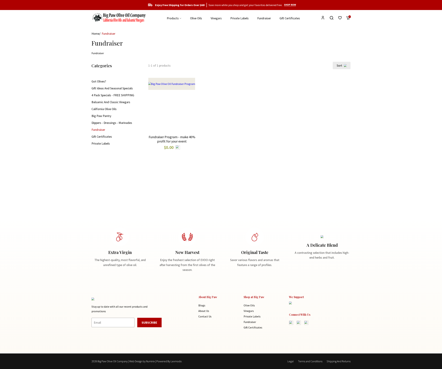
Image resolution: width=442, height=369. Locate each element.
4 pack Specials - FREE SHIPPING (113, 95)
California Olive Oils (104, 109)
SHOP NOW (290, 4)
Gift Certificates (290, 18)
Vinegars (216, 18)
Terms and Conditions (310, 361)
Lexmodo (176, 361)
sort (339, 65)
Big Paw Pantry (101, 116)
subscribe (149, 322)
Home (95, 34)
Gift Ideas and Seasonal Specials (112, 88)
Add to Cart (172, 101)
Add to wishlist (172, 114)
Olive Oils (196, 18)
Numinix (150, 361)
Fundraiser (264, 18)
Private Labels (239, 18)
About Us (203, 311)
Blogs (201, 305)
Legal (290, 361)
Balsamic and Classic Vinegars (111, 102)
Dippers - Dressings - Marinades (112, 123)
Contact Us (205, 316)
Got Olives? (99, 81)
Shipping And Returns (338, 361)
